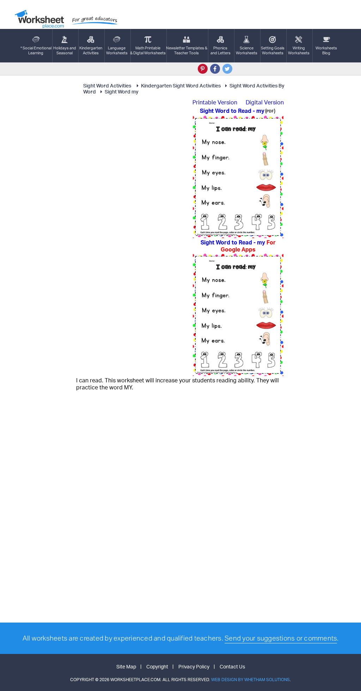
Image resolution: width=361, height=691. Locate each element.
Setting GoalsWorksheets (272, 50)
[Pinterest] (203, 69)
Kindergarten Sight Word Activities (181, 86)
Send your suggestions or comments (281, 638)
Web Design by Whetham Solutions (250, 679)
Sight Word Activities (107, 86)
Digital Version (265, 102)
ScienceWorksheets (246, 50)
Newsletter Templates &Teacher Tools (186, 50)
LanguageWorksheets (117, 50)
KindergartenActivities (90, 50)
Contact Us (232, 666)
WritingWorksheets (299, 50)
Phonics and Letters (220, 50)
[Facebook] (215, 69)
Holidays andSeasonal (64, 50)
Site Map (126, 666)
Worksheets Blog (326, 50)
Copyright (157, 666)
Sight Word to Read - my (238, 246)
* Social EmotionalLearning (35, 50)
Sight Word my (122, 92)
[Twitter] (227, 69)
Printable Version (214, 102)
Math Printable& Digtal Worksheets (148, 50)
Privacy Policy (193, 666)
